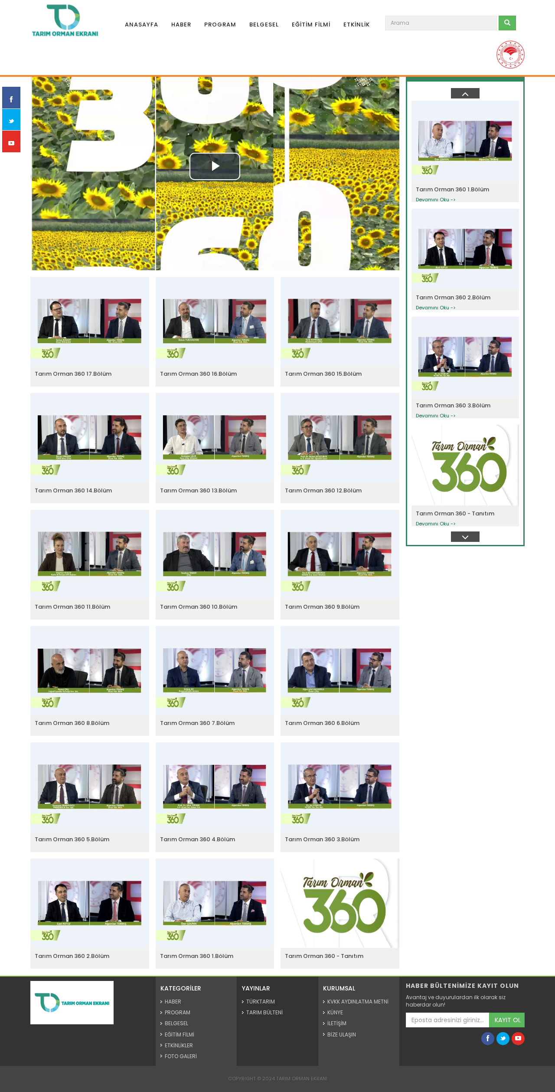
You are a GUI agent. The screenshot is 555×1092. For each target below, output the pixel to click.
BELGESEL (264, 24)
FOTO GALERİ (181, 1056)
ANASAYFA (141, 24)
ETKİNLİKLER (179, 1045)
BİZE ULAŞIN (341, 1034)
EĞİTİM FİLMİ (311, 24)
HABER (181, 24)
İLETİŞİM (336, 1023)
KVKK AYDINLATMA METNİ (357, 1001)
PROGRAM (220, 24)
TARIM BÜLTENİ (264, 1012)
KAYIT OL (508, 1020)
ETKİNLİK (356, 24)
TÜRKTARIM (260, 1001)
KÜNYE (335, 1012)
